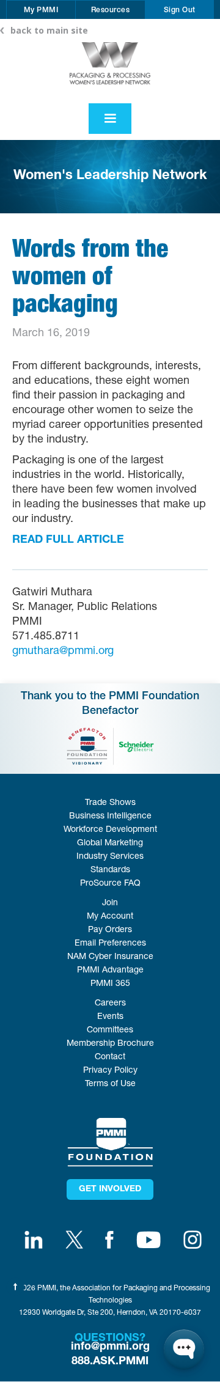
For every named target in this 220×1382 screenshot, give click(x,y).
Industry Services (110, 857)
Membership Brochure (110, 1044)
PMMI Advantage (110, 970)
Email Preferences (110, 943)
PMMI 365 (110, 984)
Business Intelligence (110, 816)
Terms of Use (110, 1084)
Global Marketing (110, 843)
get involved (110, 1189)
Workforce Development (110, 830)
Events (110, 1017)
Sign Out (180, 10)
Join (110, 903)
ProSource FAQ (110, 884)
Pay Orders (110, 930)
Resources (110, 10)
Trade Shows (110, 803)
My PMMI (41, 10)
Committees (110, 1030)
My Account (110, 917)
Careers (110, 1003)
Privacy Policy (110, 1071)
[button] (41, 10)
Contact (110, 1057)
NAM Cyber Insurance (110, 957)
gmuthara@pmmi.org (63, 651)
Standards (110, 870)
